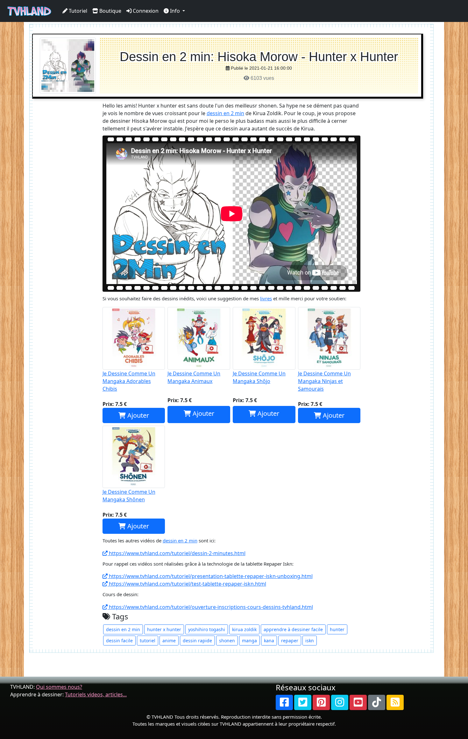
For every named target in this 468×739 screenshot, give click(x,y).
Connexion (145, 10)
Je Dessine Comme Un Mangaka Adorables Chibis (129, 381)
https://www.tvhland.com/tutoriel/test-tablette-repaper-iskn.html (187, 583)
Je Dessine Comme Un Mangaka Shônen (129, 495)
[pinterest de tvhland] (321, 702)
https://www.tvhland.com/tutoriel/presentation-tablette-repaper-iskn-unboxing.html (210, 576)
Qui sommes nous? (59, 686)
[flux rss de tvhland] (395, 702)
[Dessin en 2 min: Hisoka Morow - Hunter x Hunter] (68, 65)
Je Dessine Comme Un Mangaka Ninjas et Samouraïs (324, 381)
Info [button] (175, 10)
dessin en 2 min (225, 113)
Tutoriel (77, 10)
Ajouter (137, 415)
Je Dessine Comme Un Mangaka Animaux (193, 377)
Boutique (109, 10)
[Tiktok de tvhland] (376, 702)
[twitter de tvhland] (302, 702)
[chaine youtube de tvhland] (358, 702)
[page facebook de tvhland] (284, 702)
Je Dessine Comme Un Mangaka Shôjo (259, 377)
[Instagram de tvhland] (339, 702)
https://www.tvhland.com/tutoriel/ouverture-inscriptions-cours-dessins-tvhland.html (210, 606)
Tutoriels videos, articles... (96, 694)
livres (266, 298)
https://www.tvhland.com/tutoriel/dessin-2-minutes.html (176, 553)
